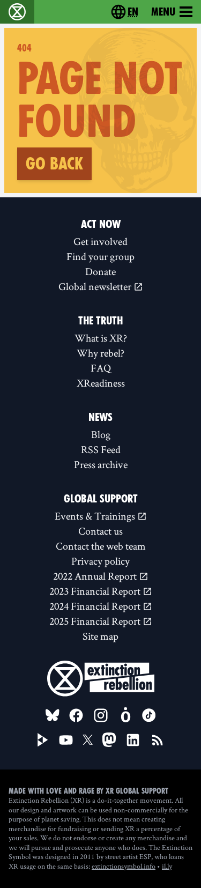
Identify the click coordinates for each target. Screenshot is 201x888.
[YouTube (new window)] (66, 740)
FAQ (101, 368)
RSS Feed (101, 449)
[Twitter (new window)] (88, 740)
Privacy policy (100, 561)
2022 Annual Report (96, 576)
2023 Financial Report (96, 591)
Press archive (101, 464)
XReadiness (101, 383)
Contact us (100, 531)
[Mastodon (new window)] (109, 739)
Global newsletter (95, 286)
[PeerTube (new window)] (43, 740)
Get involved (100, 241)
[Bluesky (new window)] (52, 715)
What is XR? (101, 338)
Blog (100, 434)
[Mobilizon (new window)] (125, 715)
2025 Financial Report (96, 621)
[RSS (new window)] (157, 740)
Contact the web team (101, 546)
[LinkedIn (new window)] (133, 740)
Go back (54, 163)
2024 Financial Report (96, 606)
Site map (100, 636)
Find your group (100, 256)
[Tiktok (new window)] (149, 715)
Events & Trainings (96, 516)
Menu (163, 11)
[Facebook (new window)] (76, 715)
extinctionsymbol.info (123, 866)
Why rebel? (100, 353)
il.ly (167, 866)
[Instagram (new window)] (100, 715)
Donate (100, 271)
